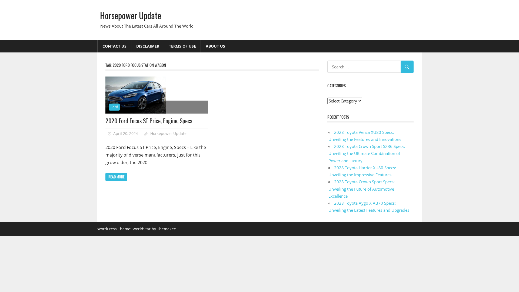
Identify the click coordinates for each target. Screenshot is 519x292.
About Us (215, 46)
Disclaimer (147, 46)
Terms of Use (182, 46)
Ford (114, 106)
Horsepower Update (130, 15)
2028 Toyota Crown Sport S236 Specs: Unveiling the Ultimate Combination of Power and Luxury (366, 153)
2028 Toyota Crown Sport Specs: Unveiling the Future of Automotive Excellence (361, 189)
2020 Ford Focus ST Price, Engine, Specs (148, 120)
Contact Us (114, 46)
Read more (116, 177)
